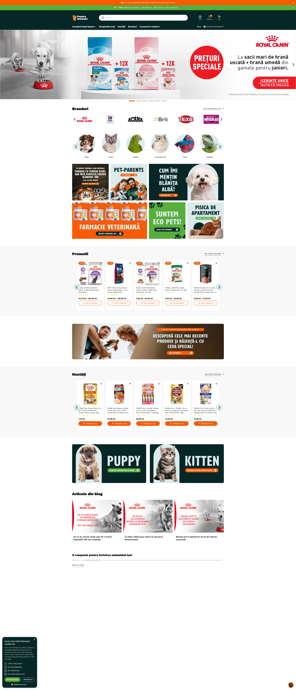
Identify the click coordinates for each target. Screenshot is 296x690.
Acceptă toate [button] (12, 680)
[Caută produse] (103, 18)
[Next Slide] (293, 64)
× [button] (34, 639)
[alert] (19, 662)
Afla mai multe (78, 565)
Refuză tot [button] (28, 680)
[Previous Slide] (2, 64)
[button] (132, 100)
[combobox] (143, 18)
